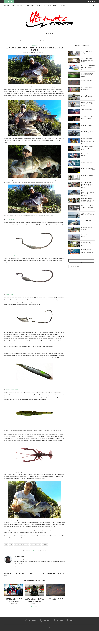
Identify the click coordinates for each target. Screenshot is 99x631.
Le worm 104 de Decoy (9, 255)
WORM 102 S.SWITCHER (35, 544)
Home (5, 40)
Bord (11, 544)
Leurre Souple (24, 544)
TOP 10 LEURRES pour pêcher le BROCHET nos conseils (87, 60)
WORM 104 (45, 544)
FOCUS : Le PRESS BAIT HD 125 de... (23, 1)
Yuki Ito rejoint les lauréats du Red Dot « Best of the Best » (87, 207)
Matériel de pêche (18, 5)
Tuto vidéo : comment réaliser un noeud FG (86, 117)
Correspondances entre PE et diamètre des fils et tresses (87, 74)
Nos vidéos (30, 5)
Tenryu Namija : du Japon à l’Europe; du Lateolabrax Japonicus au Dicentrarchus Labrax (87, 185)
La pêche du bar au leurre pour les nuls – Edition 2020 (88, 169)
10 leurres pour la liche (86, 220)
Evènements (41, 5)
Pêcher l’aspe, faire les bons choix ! (86, 228)
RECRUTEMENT (52, 5)
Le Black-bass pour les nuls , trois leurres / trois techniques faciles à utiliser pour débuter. (88, 141)
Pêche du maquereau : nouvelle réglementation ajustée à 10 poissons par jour (87, 252)
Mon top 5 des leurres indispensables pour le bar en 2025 (87, 103)
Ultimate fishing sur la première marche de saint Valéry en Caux (13, 600)
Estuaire (17, 544)
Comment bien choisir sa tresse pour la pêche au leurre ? (87, 148)
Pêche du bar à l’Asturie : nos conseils (87, 176)
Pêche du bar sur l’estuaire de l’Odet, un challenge (87, 124)
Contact (62, 5)
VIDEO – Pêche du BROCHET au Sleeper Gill (87, 213)
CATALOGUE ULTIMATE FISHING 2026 (87, 110)
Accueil (6, 5)
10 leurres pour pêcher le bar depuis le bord (87, 52)
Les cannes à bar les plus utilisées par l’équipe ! (87, 131)
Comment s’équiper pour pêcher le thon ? (87, 88)
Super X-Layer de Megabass (12, 350)
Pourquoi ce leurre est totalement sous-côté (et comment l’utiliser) (34, 600)
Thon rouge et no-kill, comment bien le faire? (86, 161)
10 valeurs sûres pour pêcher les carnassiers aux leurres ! (87, 243)
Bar (6, 544)
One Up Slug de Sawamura (12, 389)
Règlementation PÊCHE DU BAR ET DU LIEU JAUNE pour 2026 (88, 67)
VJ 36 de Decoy (9, 294)
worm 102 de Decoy (10, 219)
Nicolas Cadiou (31, 52)
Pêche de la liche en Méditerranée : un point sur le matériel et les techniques (87, 193)
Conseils (13, 40)
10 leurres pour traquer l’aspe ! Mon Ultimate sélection (87, 96)
